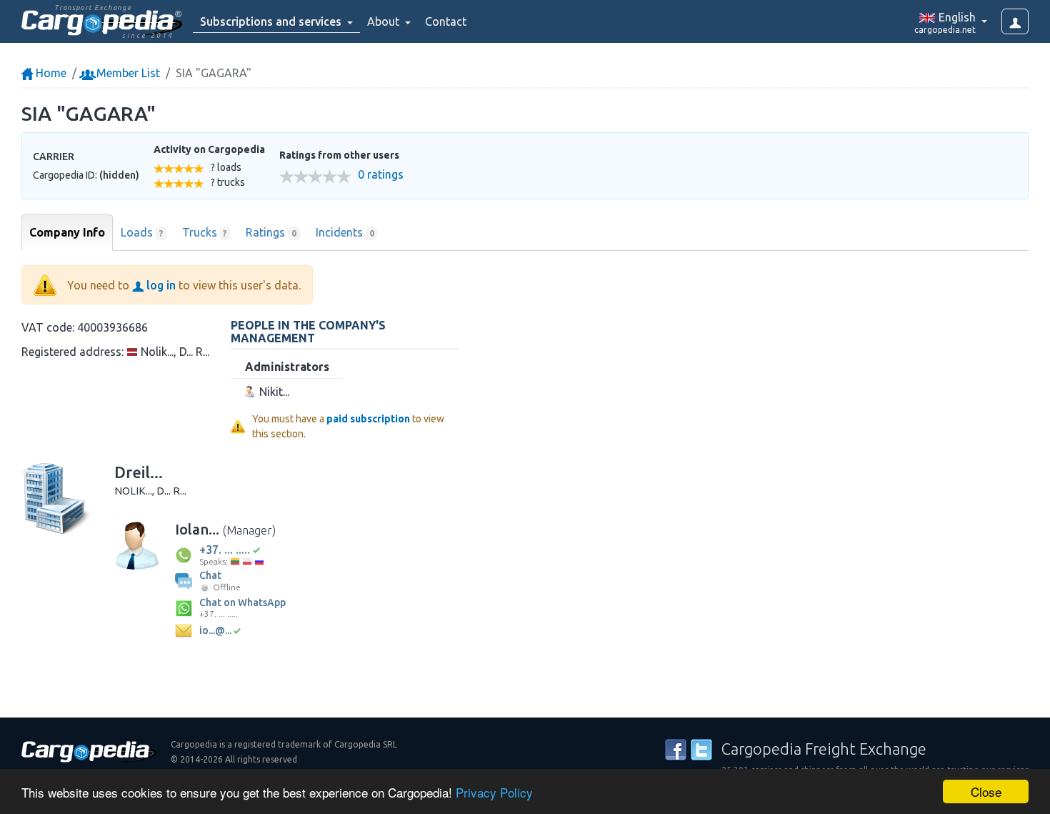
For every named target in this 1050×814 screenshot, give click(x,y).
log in (160, 285)
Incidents (345, 232)
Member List (127, 72)
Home (49, 72)
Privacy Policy (494, 792)
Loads (142, 232)
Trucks (204, 232)
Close (986, 791)
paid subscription (368, 419)
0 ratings (381, 175)
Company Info (67, 232)
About (384, 21)
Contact (445, 21)
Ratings (271, 232)
